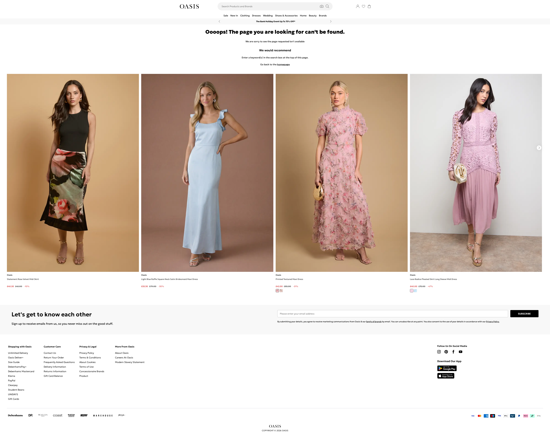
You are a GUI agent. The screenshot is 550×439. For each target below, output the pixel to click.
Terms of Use (86, 366)
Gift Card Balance (53, 375)
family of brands (374, 321)
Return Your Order (54, 357)
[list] (275, 185)
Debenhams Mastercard (21, 371)
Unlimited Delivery (18, 352)
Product (83, 375)
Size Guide (14, 362)
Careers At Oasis (124, 357)
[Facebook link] (453, 351)
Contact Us (50, 352)
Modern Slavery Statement (130, 362)
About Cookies (87, 362)
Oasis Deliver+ (15, 357)
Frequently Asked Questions (59, 362)
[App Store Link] (447, 372)
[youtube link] (460, 351)
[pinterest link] (446, 351)
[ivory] (281, 290)
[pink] (277, 290)
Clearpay (13, 385)
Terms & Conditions (90, 357)
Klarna (11, 375)
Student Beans (16, 389)
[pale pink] (411, 290)
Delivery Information (55, 366)
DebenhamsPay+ (17, 366)
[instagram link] (439, 351)
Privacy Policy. (492, 321)
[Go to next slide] (539, 147)
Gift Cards (13, 398)
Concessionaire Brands (91, 371)
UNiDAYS (13, 394)
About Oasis (122, 352)
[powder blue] (415, 290)
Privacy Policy (86, 352)
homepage (283, 64)
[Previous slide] (219, 21)
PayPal (11, 380)
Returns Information (55, 371)
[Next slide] (331, 21)
